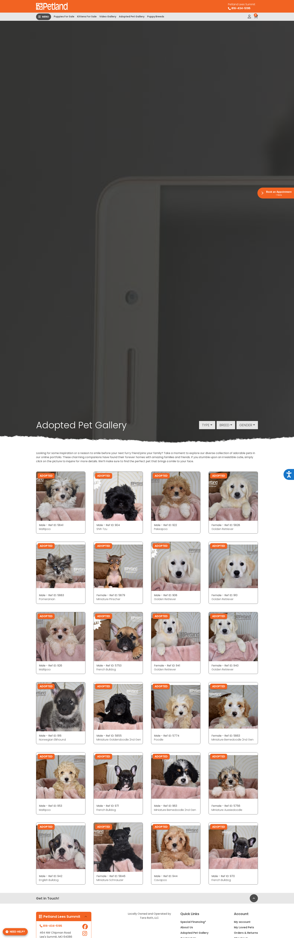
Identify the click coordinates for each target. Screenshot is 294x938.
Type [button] (205, 425)
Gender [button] (245, 425)
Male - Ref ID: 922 (165, 525)
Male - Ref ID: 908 (165, 595)
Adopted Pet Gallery (131, 16)
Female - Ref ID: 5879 (110, 595)
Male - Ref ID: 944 (166, 876)
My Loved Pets (244, 927)
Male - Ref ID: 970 (223, 876)
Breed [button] (224, 425)
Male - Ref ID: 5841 (51, 525)
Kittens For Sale (87, 16)
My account (242, 922)
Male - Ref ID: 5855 (109, 736)
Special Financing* (193, 922)
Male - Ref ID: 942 (50, 876)
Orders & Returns (246, 933)
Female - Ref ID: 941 (167, 665)
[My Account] (249, 17)
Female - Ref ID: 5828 (225, 525)
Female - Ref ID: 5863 (225, 736)
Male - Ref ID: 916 (50, 736)
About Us (186, 927)
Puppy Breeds (155, 16)
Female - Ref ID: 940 (225, 665)
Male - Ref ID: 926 (50, 665)
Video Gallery (107, 16)
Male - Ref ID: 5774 (166, 736)
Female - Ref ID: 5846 (110, 876)
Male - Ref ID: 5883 (51, 595)
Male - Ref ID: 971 (107, 806)
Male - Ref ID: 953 (50, 806)
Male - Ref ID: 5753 (108, 665)
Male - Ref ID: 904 (108, 525)
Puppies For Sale (64, 16)
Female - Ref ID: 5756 (225, 806)
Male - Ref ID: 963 (165, 806)
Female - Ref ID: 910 (224, 595)
